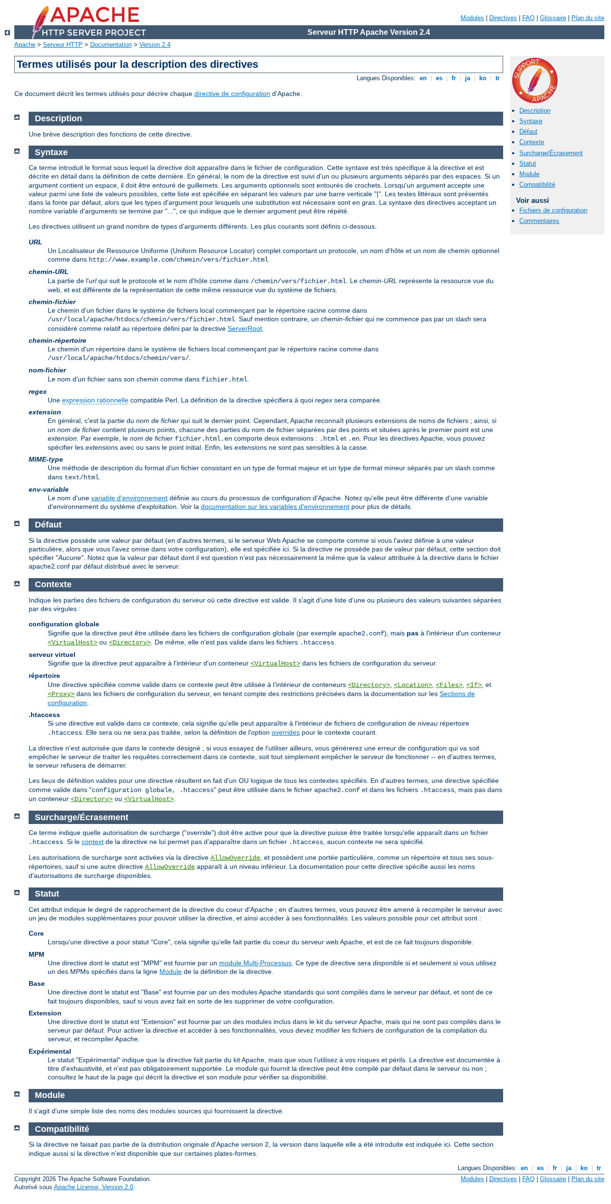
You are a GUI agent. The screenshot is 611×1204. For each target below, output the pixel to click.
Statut (527, 163)
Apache (24, 44)
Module (529, 174)
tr (498, 78)
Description (534, 110)
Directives (503, 17)
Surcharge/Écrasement (551, 153)
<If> (474, 685)
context (93, 841)
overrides (286, 732)
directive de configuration (232, 93)
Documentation (111, 44)
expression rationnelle (95, 400)
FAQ (528, 17)
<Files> (449, 685)
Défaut (528, 131)
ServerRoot (245, 328)
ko (482, 78)
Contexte (531, 142)
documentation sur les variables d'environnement (275, 506)
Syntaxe (530, 121)
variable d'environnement (129, 498)
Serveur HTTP (63, 44)
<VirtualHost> (72, 642)
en (423, 78)
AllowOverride (235, 858)
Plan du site (587, 17)
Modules (472, 17)
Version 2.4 (154, 44)
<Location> (413, 685)
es (439, 78)
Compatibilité (537, 184)
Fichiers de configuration (553, 210)
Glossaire (553, 17)
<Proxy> (61, 694)
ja (467, 78)
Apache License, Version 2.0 (93, 1187)
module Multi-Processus (255, 963)
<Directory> (130, 642)
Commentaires (539, 220)
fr (454, 78)
